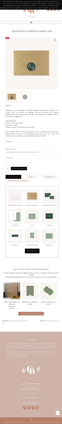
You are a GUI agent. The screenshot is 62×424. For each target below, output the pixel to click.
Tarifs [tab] (31, 177)
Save (8, 38)
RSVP (32, 225)
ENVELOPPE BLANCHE (15, 205)
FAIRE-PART (15, 225)
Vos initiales (9, 158)
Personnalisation (11, 149)
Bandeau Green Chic (53, 321)
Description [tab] (13, 177)
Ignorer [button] (59, 8)
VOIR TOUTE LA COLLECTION (32, 251)
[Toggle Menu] (31, 22)
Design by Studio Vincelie (52, 422)
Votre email (9, 141)
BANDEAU (15, 245)
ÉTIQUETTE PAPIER (32, 245)
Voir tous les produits (31, 313)
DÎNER (49, 225)
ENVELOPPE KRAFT (32, 205)
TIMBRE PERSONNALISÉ (49, 205)
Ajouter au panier (19, 168)
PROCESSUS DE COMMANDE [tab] (18, 180)
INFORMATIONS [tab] (50, 177)
